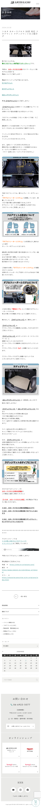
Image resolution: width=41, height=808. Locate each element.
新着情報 (5, 605)
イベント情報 (7, 622)
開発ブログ (5, 611)
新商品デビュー (8, 631)
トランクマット (7, 543)
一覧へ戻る (23, 596)
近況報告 (6, 634)
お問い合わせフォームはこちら (21, 726)
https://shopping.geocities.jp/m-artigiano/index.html (20, 578)
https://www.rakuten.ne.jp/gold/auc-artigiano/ (20, 571)
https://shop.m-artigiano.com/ (22, 565)
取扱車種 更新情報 (9, 628)
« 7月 (2, 651)
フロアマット (7, 625)
